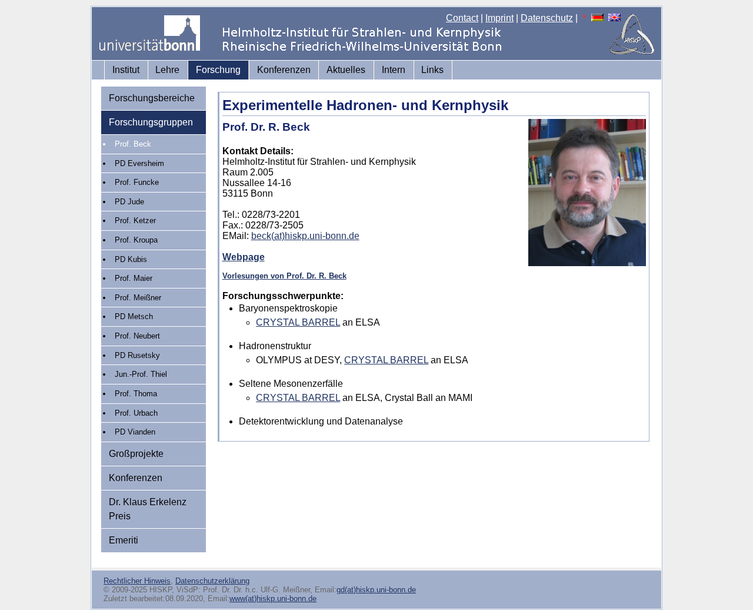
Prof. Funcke (137, 182)
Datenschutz (547, 18)
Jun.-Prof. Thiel (141, 374)
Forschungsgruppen (151, 122)
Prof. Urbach (136, 413)
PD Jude (129, 201)
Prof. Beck (133, 144)
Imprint (499, 18)
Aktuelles (345, 70)
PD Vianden (135, 431)
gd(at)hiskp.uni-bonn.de (376, 589)
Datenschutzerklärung (212, 580)
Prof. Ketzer (135, 220)
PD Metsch (134, 316)
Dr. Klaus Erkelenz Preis (147, 509)
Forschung (218, 70)
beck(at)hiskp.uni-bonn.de (305, 236)
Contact (462, 18)
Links (432, 70)
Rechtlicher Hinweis (137, 580)
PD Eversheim (139, 163)
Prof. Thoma (136, 393)
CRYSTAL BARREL (298, 322)
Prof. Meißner (138, 297)
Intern (393, 70)
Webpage (243, 257)
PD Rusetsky (137, 355)
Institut (125, 70)
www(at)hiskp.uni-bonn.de (272, 598)
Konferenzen (284, 70)
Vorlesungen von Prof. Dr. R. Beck (284, 275)
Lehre (167, 70)
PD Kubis (131, 259)
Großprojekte (136, 454)
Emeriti (123, 540)
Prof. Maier (133, 278)
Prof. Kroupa (136, 240)
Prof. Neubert (137, 335)
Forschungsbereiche (152, 98)
